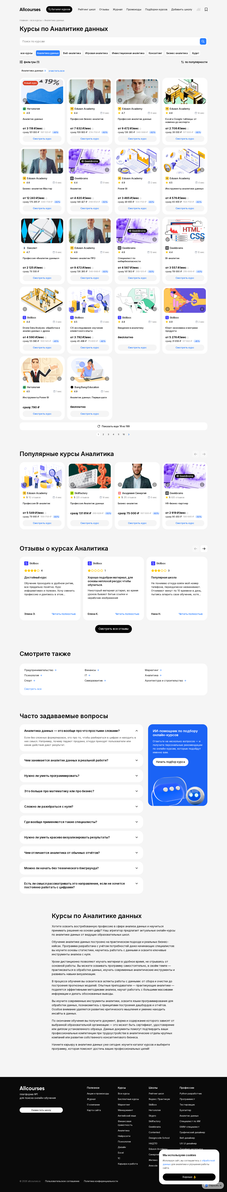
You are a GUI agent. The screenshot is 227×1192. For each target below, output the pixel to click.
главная (24, 20)
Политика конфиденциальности (101, 1181)
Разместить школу (41, 1110)
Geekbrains (155, 1126)
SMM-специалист (190, 1126)
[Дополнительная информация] (25, 100)
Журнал (117, 9)
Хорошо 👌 (189, 1176)
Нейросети (124, 1136)
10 (124, 434)
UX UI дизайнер (188, 1143)
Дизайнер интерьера (191, 1148)
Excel (121, 1152)
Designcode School (159, 1137)
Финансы (91, 670)
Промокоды (133, 9)
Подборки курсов (156, 9)
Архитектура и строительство (164, 680)
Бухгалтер (185, 1110)
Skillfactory (154, 1121)
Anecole (153, 1165)
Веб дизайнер (187, 1137)
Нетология (155, 1110)
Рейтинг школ (86, 9)
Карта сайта (94, 1110)
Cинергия (154, 1154)
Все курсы (124, 1093)
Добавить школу (181, 9)
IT (86, 675)
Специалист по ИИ (190, 1121)
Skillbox (153, 1104)
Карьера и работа (128, 1163)
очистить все (57, 70)
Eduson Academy (158, 1148)
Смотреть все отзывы (114, 628)
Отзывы (104, 9)
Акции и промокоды (98, 1093)
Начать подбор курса (170, 761)
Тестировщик (187, 1104)
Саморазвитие (94, 680)
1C (119, 1158)
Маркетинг (152, 670)
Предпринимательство (39, 670)
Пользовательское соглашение (62, 1181)
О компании (93, 1104)
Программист (187, 1099)
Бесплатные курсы (128, 1099)
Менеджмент (125, 1110)
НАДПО (153, 1143)
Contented (154, 1132)
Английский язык (127, 1115)
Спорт (28, 680)
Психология (32, 675)
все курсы (36, 20)
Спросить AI (215, 1185)
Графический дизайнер (192, 1132)
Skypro (152, 1115)
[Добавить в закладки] (59, 100)
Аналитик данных (189, 1115)
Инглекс (153, 1160)
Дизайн (122, 1147)
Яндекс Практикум (159, 1099)
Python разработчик (191, 1093)
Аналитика (152, 675)
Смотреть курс (42, 138)
